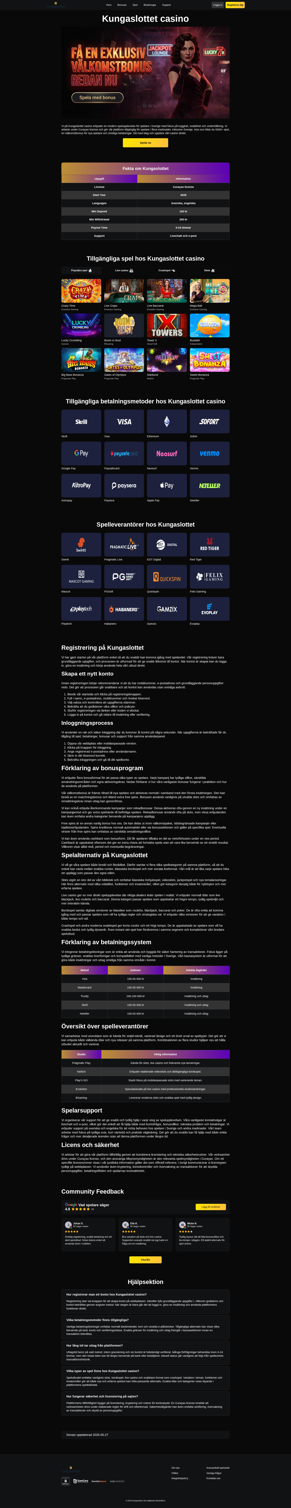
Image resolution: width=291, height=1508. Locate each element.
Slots (207, 270)
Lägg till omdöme (211, 1207)
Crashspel (164, 270)
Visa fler (145, 1259)
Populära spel (79, 270)
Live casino (121, 270)
